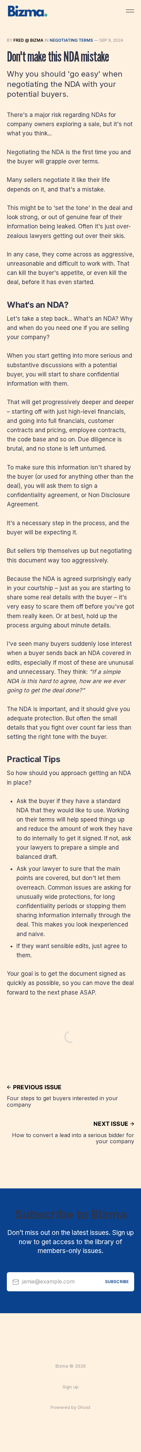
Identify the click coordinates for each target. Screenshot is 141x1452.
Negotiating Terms (71, 40)
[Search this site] (117, 11)
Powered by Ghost (70, 1407)
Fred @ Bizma (28, 40)
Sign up (71, 1386)
